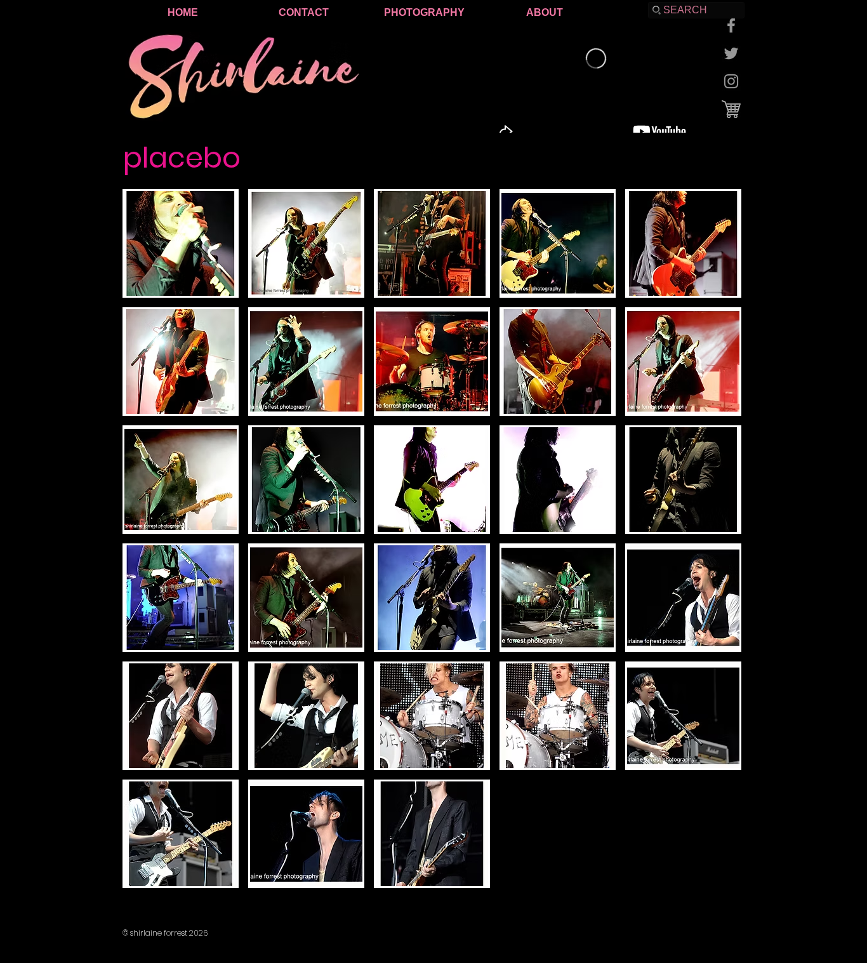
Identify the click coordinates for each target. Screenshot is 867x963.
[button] (180, 243)
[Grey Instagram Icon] (731, 81)
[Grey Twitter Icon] (731, 53)
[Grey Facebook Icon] (731, 25)
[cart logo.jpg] (731, 109)
